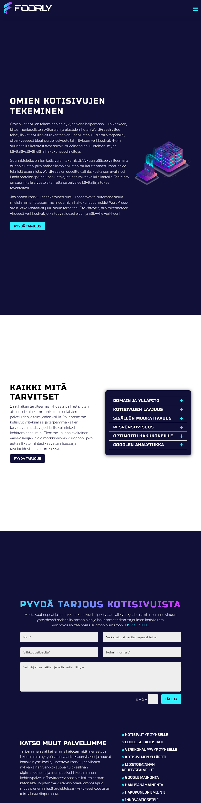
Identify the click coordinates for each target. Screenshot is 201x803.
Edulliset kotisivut (144, 742)
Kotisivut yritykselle (146, 734)
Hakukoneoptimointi (145, 792)
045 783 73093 (136, 625)
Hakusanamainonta (144, 785)
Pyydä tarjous (27, 226)
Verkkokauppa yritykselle (151, 749)
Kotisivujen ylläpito (145, 757)
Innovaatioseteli (142, 800)
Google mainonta (142, 777)
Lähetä (171, 699)
